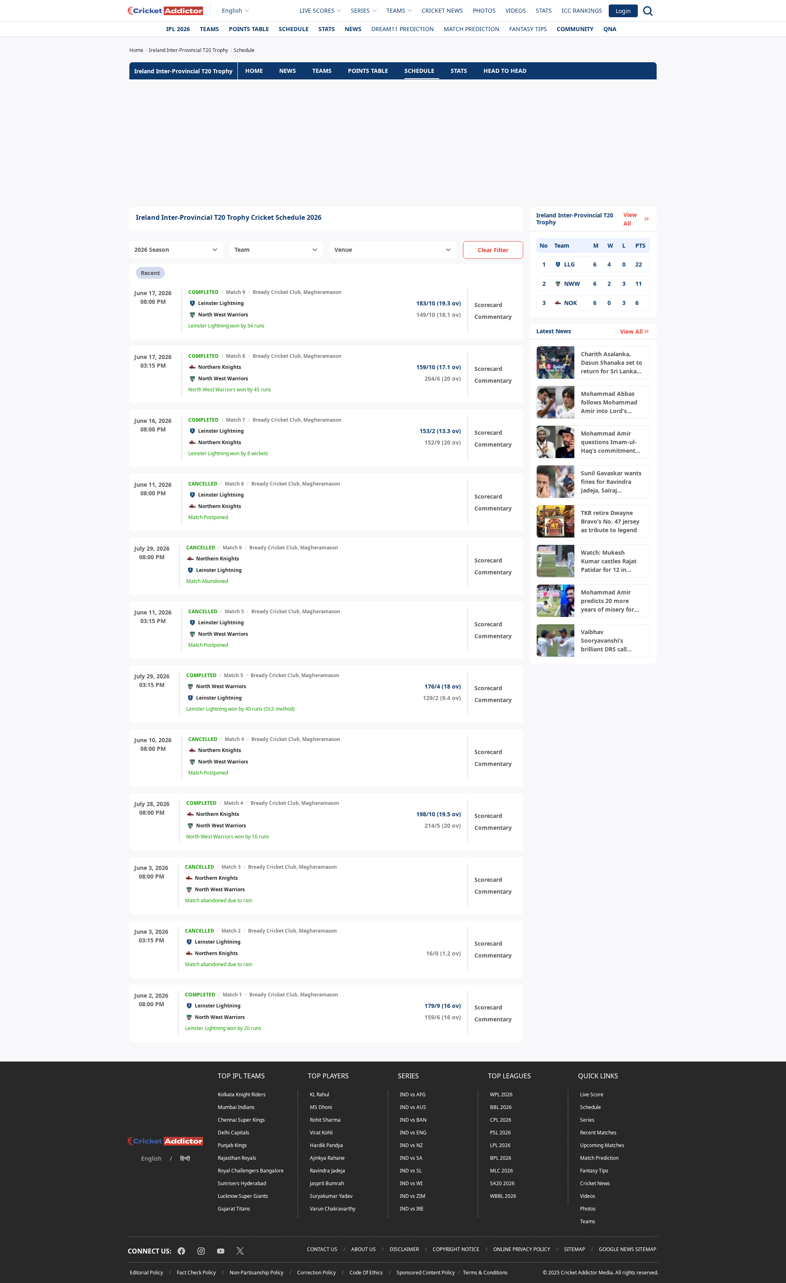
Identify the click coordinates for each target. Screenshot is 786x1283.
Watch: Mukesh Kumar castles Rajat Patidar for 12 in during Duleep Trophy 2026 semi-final (611, 561)
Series (587, 1119)
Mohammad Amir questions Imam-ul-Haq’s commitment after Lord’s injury (609, 442)
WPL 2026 (501, 1094)
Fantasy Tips (528, 29)
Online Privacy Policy (521, 1249)
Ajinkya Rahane (327, 1157)
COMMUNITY (575, 29)
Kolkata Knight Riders (242, 1094)
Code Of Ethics (366, 1272)
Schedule (294, 29)
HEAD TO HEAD (504, 71)
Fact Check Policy (196, 1272)
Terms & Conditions (485, 1272)
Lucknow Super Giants (243, 1196)
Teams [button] (395, 10)
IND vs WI (411, 1183)
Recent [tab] (150, 273)
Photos (484, 10)
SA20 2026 (502, 1183)
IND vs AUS (413, 1107)
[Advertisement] (393, 143)
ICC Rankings (582, 10)
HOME (254, 71)
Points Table (249, 29)
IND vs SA (411, 1157)
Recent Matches (598, 1132)
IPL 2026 (178, 29)
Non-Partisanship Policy (256, 1272)
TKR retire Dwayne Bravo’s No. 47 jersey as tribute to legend (610, 521)
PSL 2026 (500, 1132)
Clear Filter (493, 250)
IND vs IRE (412, 1208)
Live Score (591, 1094)
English (232, 10)
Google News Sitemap (627, 1249)
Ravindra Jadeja (327, 1170)
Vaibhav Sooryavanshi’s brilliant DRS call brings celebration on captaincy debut (611, 640)
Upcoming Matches (602, 1145)
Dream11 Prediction (402, 29)
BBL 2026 (501, 1107)
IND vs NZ (411, 1145)
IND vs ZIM (412, 1196)
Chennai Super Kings (241, 1119)
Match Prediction (471, 29)
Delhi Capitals (233, 1132)
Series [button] (360, 10)
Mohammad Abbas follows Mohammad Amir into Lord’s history (609, 402)
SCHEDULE (419, 71)
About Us (363, 1249)
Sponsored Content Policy (426, 1272)
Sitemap (574, 1249)
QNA (610, 29)
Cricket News (442, 10)
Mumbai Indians (236, 1107)
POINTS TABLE (368, 71)
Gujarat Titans (234, 1208)
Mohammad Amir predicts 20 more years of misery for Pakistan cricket (607, 601)
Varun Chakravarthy (332, 1208)
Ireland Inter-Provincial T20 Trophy (183, 71)
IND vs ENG (413, 1132)
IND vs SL (411, 1170)
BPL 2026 (500, 1157)
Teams (209, 29)
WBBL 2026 (503, 1196)
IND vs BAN (413, 1119)
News (353, 29)
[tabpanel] (326, 662)
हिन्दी (185, 1158)
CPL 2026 (500, 1119)
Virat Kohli (321, 1132)
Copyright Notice (456, 1249)
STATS (459, 71)
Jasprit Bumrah (327, 1183)
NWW (572, 283)
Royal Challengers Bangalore (251, 1170)
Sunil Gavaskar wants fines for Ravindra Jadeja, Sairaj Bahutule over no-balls (611, 482)
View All (630, 219)
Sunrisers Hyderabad (242, 1183)
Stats (544, 10)
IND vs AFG (413, 1094)
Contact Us (322, 1249)
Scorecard (488, 305)
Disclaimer (404, 1249)
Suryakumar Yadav (331, 1196)
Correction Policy (316, 1272)
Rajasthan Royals (237, 1157)
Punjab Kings (232, 1145)
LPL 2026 (500, 1145)
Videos (516, 10)
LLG (569, 264)
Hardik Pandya (326, 1145)
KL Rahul (319, 1094)
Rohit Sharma (325, 1119)
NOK (570, 303)
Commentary (493, 317)
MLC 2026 (501, 1170)
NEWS (287, 71)
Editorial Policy (146, 1272)
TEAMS (322, 71)
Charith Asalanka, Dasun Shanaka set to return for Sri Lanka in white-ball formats (611, 362)
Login (623, 11)
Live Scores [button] (317, 10)
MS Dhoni (321, 1107)
